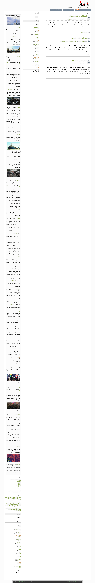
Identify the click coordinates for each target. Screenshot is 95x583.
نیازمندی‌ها (65, 9)
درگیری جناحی (17, 503)
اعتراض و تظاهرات (72, 41)
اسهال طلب (8, 498)
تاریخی (20, 536)
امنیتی (17, 499)
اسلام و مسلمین (36, 27)
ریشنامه (19, 489)
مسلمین (8, 508)
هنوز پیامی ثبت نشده (85, 32)
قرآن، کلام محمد (18, 485)
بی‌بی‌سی (18, 72)
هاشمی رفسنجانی (11, 509)
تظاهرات (12, 500)
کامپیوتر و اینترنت (18, 566)
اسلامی (12, 498)
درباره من (82, 9)
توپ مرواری (19, 487)
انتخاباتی (74, 19)
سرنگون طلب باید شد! (79, 38)
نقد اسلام (37, 64)
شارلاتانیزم (7, 505)
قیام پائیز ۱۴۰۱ (18, 557)
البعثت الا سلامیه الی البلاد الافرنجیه (15, 479)
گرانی (15, 510)
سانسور (8, 503)
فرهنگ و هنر (19, 553)
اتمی (13, 497)
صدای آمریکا (18, 289)
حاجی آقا (19, 486)
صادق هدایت (18, 506)
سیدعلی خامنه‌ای (13, 505)
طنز (68, 19)
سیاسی (70, 19)
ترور (17, 500)
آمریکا (15, 497)
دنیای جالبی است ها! (79, 61)
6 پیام (88, 77)
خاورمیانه (13, 501)
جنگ (20, 501)
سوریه (17, 504)
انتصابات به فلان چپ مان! (78, 16)
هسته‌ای (19, 510)
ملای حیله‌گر (62, 41)
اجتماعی (10, 497)
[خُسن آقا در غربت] (83, 6)
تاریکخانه (19, 482)
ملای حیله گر (19, 560)
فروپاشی (37, 54)
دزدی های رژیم (36, 44)
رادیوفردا (18, 27)
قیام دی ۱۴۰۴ (19, 556)
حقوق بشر (17, 501)
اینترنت (11, 499)
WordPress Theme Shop (71, 581)
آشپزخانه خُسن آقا (58, 9)
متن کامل (14, 36)
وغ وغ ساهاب (19, 481)
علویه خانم (19, 483)
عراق (12, 506)
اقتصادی (19, 530)
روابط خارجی (19, 547)
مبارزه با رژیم (19, 559)
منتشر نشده (19, 563)
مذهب (11, 508)
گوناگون (19, 567)
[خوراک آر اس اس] (77, 10)
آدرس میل (52, 9)
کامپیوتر (17, 510)
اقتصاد (19, 499)
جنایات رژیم (8, 500)
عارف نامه (19, 484)
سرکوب (19, 504)
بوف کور (19, 480)
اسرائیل (18, 498)
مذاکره (14, 508)
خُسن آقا (82, 19)
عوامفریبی (18, 508)
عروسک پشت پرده (18, 488)
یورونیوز (18, 56)
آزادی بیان (19, 497)
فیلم (15, 508)
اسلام (15, 498)
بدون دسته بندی (36, 34)
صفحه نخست (88, 9)
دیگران (20, 546)
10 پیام (88, 54)
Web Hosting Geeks (78, 581)
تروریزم (15, 500)
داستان (9, 501)
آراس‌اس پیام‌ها (71, 9)
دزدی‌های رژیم (12, 503)
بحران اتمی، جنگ (18, 533)
